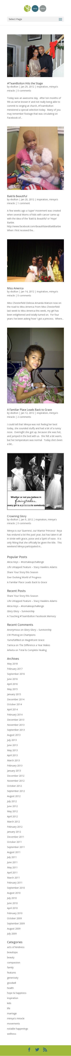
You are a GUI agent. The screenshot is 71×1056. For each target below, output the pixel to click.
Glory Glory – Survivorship (21, 611)
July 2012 (12, 801)
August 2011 (13, 852)
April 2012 (12, 816)
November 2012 (15, 780)
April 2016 (12, 684)
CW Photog (13, 634)
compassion (13, 962)
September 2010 (16, 887)
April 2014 (12, 709)
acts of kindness (15, 947)
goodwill (11, 982)
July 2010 (12, 898)
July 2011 (12, 857)
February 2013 (14, 765)
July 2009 (12, 933)
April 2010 (12, 908)
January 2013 (14, 770)
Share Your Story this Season (22, 572)
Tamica (11, 645)
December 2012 (15, 775)
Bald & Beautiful (17, 196)
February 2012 (14, 826)
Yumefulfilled (14, 640)
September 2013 (16, 729)
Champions (29, 634)
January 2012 (14, 831)
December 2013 (15, 719)
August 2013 (13, 734)
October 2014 (14, 704)
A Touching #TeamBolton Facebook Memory (31, 616)
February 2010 (14, 913)
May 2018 (12, 663)
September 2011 (16, 847)
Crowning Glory (16, 516)
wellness (11, 1033)
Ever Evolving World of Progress (24, 577)
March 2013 (13, 760)
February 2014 (14, 714)
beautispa (12, 952)
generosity (12, 977)
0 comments (24, 90)
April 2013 (12, 755)
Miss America (15, 288)
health (10, 988)
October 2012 (14, 785)
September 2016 (16, 673)
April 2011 (12, 872)
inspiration (42, 86)
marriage (12, 1013)
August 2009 (13, 928)
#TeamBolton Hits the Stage (25, 83)
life (8, 1008)
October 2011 (14, 841)
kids (9, 1003)
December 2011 (15, 836)
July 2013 (12, 740)
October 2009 (14, 918)
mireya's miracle (15, 1018)
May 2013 (12, 750)
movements (13, 1023)
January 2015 (14, 694)
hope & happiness (16, 992)
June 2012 (12, 806)
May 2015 (12, 689)
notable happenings (17, 1028)
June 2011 (12, 862)
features (11, 972)
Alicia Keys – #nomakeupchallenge (25, 561)
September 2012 (16, 791)
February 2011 (14, 882)
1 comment (24, 203)
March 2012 (13, 821)
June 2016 (12, 679)
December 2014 (15, 699)
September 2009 (16, 923)
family (10, 967)
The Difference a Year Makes (34, 645)
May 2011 (12, 867)
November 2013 (15, 724)
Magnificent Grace (34, 640)
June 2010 (12, 903)
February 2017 (14, 668)
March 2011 (13, 877)
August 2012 (13, 796)
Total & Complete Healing (33, 650)
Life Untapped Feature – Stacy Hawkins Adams (32, 567)
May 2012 (12, 811)
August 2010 (13, 892)
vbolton (14, 86)
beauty (10, 957)
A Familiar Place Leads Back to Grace (29, 409)
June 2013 (12, 745)
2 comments (24, 416)
